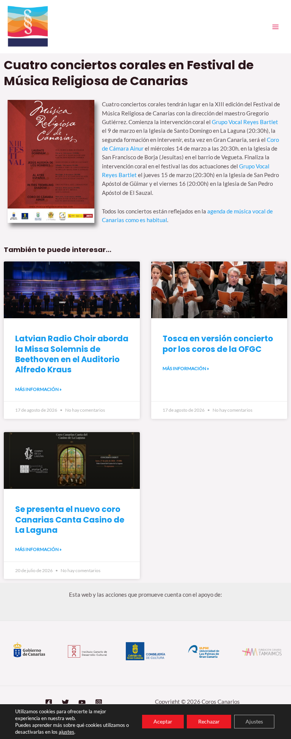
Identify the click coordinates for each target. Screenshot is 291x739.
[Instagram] (98, 702)
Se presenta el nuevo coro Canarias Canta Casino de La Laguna (69, 519)
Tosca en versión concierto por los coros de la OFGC (218, 343)
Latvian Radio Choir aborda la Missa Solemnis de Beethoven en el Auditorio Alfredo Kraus (71, 354)
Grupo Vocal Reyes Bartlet (245, 122)
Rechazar (209, 721)
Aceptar (162, 721)
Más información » (38, 389)
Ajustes (254, 721)
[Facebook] (48, 702)
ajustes (66, 732)
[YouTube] (82, 702)
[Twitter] (65, 702)
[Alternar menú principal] (275, 27)
